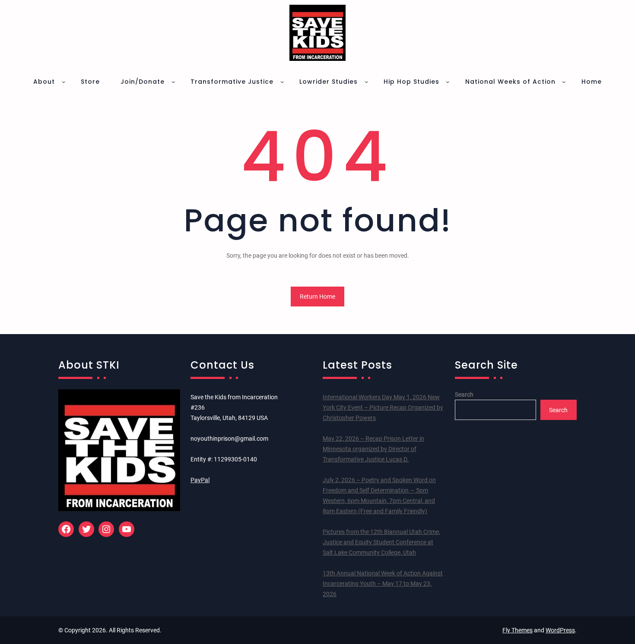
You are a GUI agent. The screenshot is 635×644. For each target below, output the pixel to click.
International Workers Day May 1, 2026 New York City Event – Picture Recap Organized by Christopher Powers (383, 407)
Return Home (317, 296)
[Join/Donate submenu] (173, 81)
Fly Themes (517, 630)
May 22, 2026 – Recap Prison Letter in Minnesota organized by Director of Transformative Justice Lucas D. (373, 449)
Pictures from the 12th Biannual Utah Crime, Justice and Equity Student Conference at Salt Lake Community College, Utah (381, 542)
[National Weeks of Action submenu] (563, 81)
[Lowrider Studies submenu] (366, 81)
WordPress (560, 630)
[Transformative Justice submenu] (282, 81)
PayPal (200, 480)
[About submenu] (63, 81)
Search (464, 394)
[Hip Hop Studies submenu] (447, 81)
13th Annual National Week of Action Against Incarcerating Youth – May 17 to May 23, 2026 (383, 583)
